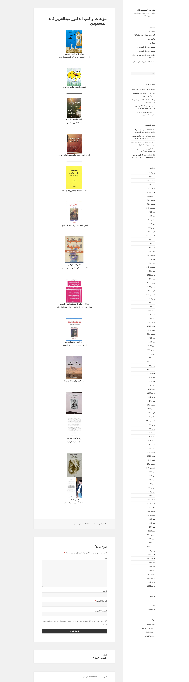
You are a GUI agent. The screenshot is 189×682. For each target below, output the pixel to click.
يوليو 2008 (152, 562)
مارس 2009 (151, 535)
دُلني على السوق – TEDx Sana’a (144, 35)
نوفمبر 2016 (151, 247)
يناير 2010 (152, 495)
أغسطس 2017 (150, 235)
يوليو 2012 (152, 377)
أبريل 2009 (151, 531)
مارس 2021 (151, 196)
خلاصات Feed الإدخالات (147, 628)
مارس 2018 (151, 228)
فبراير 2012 (151, 397)
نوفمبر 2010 (151, 456)
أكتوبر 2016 (151, 251)
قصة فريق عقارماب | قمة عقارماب (143, 89)
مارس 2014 (151, 310)
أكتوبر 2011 (151, 413)
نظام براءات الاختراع (145, 145)
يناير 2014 (152, 318)
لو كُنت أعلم (151, 39)
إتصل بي (152, 27)
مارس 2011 (151, 440)
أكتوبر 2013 (151, 330)
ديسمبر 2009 (151, 499)
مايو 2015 (152, 271)
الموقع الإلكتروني (101, 611)
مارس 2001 (151, 586)
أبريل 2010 (151, 484)
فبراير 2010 (151, 491)
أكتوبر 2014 (151, 291)
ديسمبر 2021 (151, 188)
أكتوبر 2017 (151, 232)
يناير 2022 (152, 184)
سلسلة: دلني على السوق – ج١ (145, 47)
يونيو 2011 (152, 428)
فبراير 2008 (151, 582)
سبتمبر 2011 (151, 417)
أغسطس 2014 (150, 295)
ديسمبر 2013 (151, 322)
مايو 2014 (152, 302)
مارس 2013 (151, 350)
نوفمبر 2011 (151, 409)
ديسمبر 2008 (151, 547)
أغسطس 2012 (150, 373)
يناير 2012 (152, 401)
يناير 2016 (152, 263)
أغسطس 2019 (150, 208)
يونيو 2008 (152, 566)
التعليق (104, 558)
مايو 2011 (152, 432)
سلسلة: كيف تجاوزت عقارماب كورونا (143, 61)
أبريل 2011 (151, 436)
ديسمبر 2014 (151, 283)
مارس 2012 (151, 393)
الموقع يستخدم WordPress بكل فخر (95, 677)
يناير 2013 (152, 358)
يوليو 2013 (152, 338)
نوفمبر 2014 (151, 287)
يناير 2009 (152, 543)
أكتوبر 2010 (151, 460)
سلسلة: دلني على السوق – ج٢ (145, 51)
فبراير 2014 (151, 314)
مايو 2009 (152, 527)
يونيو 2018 (152, 224)
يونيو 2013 (152, 342)
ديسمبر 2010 (151, 452)
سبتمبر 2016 (151, 255)
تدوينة (153, 601)
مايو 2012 (152, 385)
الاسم (104, 591)
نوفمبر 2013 (151, 326)
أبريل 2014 (151, 306)
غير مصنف (151, 609)
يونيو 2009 (152, 523)
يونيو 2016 (152, 259)
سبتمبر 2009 (151, 511)
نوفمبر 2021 (151, 192)
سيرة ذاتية (152, 31)
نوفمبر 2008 (151, 550)
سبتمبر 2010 (151, 464)
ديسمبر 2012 (151, 361)
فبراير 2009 (151, 539)
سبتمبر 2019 (151, 204)
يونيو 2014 (152, 298)
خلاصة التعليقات (150, 632)
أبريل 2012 (151, 389)
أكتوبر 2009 (151, 507)
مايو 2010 (152, 480)
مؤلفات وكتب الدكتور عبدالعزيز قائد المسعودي (143, 56)
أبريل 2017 (151, 243)
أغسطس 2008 (150, 558)
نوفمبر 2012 (151, 365)
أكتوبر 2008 (151, 554)
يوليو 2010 (152, 472)
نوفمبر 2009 (151, 503)
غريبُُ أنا (152, 43)
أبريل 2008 (151, 574)
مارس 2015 (151, 275)
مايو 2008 (152, 570)
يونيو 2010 (152, 476)
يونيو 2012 (152, 381)
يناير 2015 (152, 279)
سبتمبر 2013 (151, 334)
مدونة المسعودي (146, 9)
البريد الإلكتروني (101, 601)
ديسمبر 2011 (151, 405)
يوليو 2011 (152, 424)
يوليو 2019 (152, 212)
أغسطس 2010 (150, 468)
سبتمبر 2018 (151, 220)
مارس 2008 (151, 578)
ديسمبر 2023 (151, 180)
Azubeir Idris (151, 155)
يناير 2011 (152, 448)
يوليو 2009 (152, 519)
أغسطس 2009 (150, 515)
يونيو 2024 (152, 172)
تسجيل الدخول (150, 624)
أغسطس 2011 (150, 421)
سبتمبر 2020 (151, 200)
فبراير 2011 (151, 444)
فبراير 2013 (151, 354)
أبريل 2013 (151, 346)
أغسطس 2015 (150, 267)
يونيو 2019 (152, 216)
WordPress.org (150, 636)
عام (154, 605)
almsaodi (87, 524)
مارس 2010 (151, 487)
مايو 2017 (152, 239)
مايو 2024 (152, 176)
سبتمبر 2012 (151, 369)
